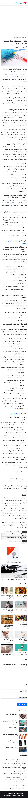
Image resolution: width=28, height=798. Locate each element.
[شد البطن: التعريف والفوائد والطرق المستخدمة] (23, 723)
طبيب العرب (10, 793)
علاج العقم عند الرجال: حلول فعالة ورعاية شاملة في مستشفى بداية (14, 774)
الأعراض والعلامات (10, 203)
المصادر (14, 795)
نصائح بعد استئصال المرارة (12, 747)
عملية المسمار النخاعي (13, 741)
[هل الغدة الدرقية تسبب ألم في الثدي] (7, 604)
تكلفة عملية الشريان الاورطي (11, 714)
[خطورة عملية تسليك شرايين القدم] (23, 736)
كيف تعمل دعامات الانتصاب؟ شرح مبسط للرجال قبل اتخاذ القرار (14, 768)
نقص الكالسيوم (23, 543)
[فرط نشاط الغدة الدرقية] (7, 648)
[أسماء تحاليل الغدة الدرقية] (21, 604)
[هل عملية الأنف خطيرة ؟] (23, 729)
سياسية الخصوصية (7, 795)
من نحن (22, 795)
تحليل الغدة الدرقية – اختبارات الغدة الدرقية (8, 626)
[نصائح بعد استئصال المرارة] (23, 749)
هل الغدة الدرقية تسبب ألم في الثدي (8, 610)
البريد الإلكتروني (23, 691)
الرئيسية (24, 37)
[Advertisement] (14, 21)
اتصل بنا (18, 795)
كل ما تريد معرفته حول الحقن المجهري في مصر (15, 779)
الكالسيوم (10, 541)
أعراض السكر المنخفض (22, 653)
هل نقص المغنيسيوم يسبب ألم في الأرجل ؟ (22, 596)
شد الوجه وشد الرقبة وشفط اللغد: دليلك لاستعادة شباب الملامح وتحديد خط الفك (15, 764)
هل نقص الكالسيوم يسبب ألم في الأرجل (7, 596)
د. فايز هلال (23, 47)
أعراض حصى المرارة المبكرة (22, 639)
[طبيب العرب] (21, 2)
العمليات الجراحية (17, 37)
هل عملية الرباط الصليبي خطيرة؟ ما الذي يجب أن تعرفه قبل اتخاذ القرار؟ (15, 760)
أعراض (20, 541)
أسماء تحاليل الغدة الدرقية (21, 609)
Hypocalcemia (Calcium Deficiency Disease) (13, 532)
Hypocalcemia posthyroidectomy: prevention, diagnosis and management (14, 534)
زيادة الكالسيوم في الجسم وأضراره (22, 623)
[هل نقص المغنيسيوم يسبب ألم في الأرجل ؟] (21, 590)
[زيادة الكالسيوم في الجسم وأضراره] (21, 618)
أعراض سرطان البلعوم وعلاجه (8, 639)
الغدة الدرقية (11, 74)
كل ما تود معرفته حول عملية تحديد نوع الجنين (16, 786)
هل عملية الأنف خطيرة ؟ (12, 727)
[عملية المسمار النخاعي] (23, 743)
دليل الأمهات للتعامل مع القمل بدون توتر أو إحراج (15, 777)
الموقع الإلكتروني (23, 697)
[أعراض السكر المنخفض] (21, 647)
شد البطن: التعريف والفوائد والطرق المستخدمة (10, 721)
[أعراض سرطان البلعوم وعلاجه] (7, 634)
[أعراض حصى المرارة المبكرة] (21, 634)
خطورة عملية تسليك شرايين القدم (10, 734)
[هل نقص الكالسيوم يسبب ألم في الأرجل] (7, 590)
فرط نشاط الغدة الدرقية (8, 654)
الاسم (25, 685)
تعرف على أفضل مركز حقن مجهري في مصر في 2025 (15, 782)
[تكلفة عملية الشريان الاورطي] (23, 716)
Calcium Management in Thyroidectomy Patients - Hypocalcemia (16, 538)
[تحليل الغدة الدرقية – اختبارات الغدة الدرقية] (7, 619)
